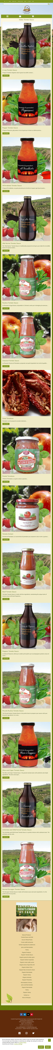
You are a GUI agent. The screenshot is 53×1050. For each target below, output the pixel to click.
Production (20, 1)
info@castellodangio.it (26, 1024)
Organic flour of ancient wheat (27, 969)
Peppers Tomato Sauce (10, 651)
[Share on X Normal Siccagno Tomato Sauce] (28, 1014)
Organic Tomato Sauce (27, 954)
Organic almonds (27, 977)
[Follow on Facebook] (20, 1033)
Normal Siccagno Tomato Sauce (13, 889)
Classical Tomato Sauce (10, 361)
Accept (41, 1047)
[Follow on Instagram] (26, 1033)
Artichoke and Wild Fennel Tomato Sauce (16, 830)
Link (33, 1)
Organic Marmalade (27, 972)
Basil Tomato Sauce (9, 592)
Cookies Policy (22, 1042)
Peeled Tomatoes (8, 476)
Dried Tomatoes (7, 418)
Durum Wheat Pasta (27, 939)
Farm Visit (14, 1)
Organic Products (26, 952)
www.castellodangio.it (26, 1025)
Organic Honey (27, 974)
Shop (25, 1)
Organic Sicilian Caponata (27, 959)
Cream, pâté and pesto (27, 942)
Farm (10, 1)
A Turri (29, 1)
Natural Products (26, 935)
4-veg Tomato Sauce (9, 70)
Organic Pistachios (27, 979)
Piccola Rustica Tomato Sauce (13, 711)
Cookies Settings (18, 1044)
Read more (6, 75)
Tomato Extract (7, 534)
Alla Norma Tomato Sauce (11, 243)
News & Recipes (26, 997)
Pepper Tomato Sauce (10, 128)
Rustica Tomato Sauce (10, 303)
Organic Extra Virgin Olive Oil (27, 964)
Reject (48, 1047)
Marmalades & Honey (26, 982)
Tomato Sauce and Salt (27, 937)
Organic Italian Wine (27, 967)
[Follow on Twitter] (33, 1033)
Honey (27, 949)
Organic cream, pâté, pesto (27, 962)
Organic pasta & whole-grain (27, 957)
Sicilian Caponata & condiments (27, 944)
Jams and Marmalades (27, 947)
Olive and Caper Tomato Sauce (13, 770)
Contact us (26, 995)
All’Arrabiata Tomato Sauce (12, 185)
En (4, 1)
